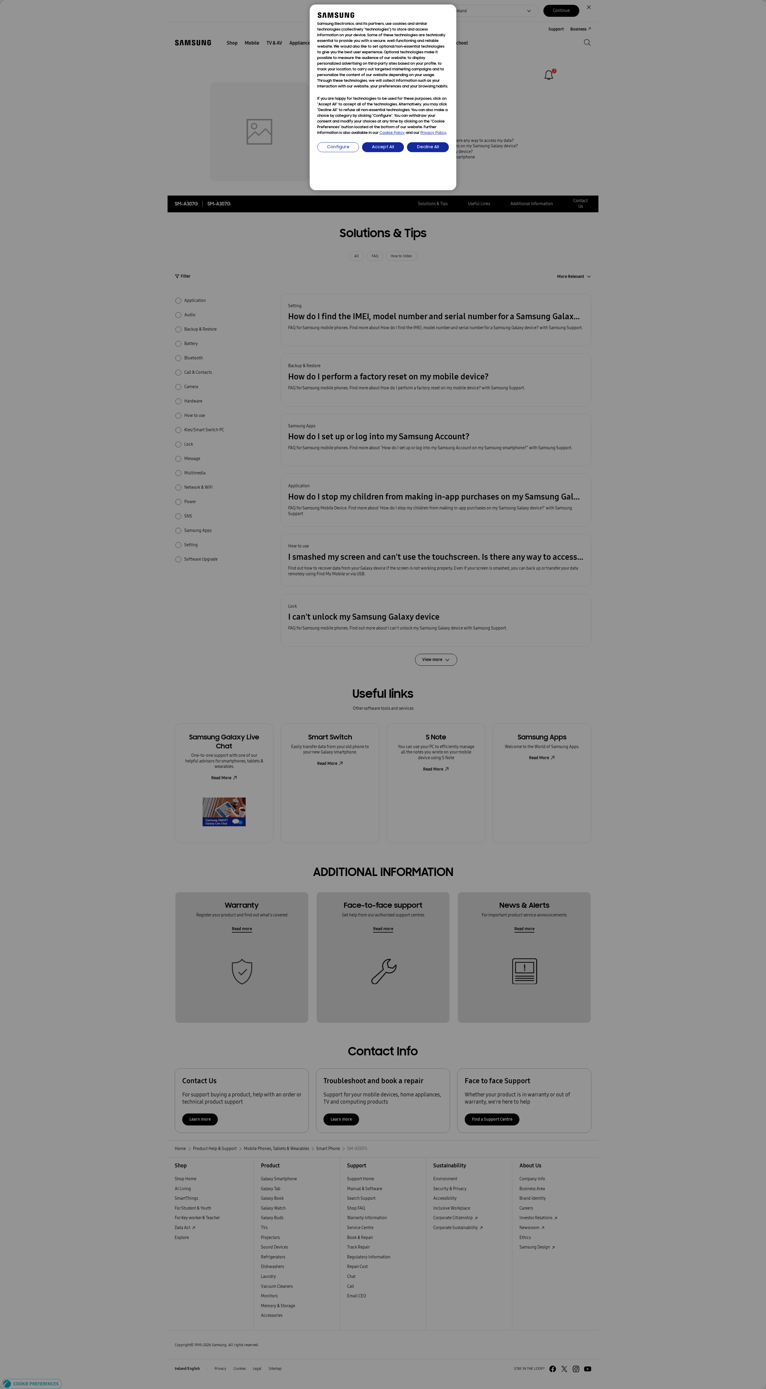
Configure (338, 147)
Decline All (428, 147)
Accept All (383, 147)
